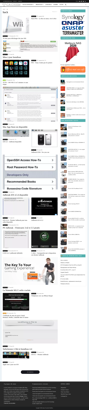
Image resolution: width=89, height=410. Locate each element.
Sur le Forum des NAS (72, 255)
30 (14, 80)
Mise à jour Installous (12, 57)
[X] (78, 1)
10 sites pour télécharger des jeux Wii (14, 38)
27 (17, 36)
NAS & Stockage (28, 4)
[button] (65, 4)
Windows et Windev (65, 262)
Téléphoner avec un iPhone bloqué (42, 296)
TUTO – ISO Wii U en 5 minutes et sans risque (15, 83)
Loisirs (55, 4)
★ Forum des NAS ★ (7, 1)
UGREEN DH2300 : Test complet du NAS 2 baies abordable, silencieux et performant (76, 181)
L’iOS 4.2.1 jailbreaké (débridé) (12, 253)
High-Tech (39, 4)
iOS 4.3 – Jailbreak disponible (12, 142)
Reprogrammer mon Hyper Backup (68, 267)
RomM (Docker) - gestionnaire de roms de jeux (71, 281)
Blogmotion (63, 387)
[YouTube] (80, 1)
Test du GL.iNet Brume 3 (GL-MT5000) (75, 101)
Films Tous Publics (65, 392)
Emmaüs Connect (65, 389)
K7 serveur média (64, 278)
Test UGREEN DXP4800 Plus (74, 211)
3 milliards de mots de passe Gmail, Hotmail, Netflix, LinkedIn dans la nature (15, 316)
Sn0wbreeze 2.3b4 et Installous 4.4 (17, 349)
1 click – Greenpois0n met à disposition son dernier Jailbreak (43, 254)
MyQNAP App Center (66, 394)
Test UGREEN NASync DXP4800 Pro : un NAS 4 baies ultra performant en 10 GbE (76, 158)
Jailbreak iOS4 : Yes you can (40, 152)
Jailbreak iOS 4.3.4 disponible (15, 195)
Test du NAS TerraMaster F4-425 (75, 188)
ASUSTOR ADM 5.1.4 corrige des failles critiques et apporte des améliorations (75, 88)
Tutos (61, 4)
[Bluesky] (84, 1)
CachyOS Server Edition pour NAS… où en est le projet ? (75, 108)
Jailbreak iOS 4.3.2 (37, 220)
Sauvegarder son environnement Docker (75, 81)
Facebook (18, 398)
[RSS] (85, 1)
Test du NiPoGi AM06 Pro (74, 234)
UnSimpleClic (64, 396)
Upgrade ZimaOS (64, 272)
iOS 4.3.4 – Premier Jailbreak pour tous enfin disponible (15, 221)
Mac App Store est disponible (15, 127)
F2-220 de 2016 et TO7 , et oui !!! (68, 269)
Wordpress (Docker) (65, 283)
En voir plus (30, 372)
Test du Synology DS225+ (74, 203)
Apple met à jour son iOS (11, 364)
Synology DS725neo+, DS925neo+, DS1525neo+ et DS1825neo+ (74, 95)
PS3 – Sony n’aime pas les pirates (41, 63)
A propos (20, 1)
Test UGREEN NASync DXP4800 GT (76, 142)
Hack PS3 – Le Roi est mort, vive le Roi (43, 18)
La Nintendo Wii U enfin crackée (16, 290)
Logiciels (48, 4)
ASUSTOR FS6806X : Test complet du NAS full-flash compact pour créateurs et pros (76, 196)
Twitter (9, 398)
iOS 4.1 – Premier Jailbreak (39, 354)
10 (17, 225)
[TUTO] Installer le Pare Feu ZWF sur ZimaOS (71, 265)
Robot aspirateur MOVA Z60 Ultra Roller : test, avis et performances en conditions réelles (76, 173)
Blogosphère (5, 36)
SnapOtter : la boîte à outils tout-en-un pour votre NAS (75, 115)
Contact (15, 1)
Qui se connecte (64, 260)
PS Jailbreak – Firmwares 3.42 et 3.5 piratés (21, 228)
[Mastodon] (82, 1)
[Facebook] (76, 1)
